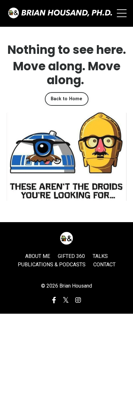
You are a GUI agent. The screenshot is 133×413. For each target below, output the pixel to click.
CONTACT (104, 264)
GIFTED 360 (71, 256)
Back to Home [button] (67, 99)
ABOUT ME (37, 256)
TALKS (100, 256)
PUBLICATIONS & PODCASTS (52, 264)
